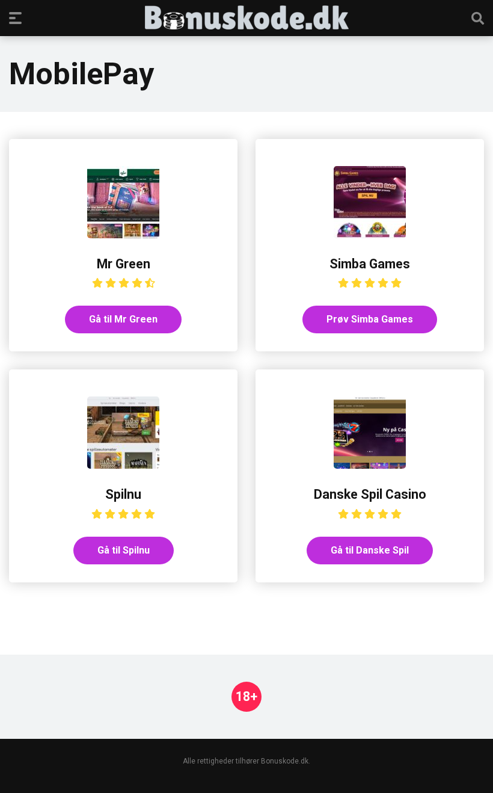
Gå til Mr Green (123, 319)
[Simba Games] (370, 235)
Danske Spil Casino (370, 494)
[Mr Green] (123, 235)
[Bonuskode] (247, 17)
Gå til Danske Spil (370, 550)
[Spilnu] (123, 465)
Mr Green (123, 263)
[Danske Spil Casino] (370, 465)
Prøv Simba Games (369, 319)
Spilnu (123, 494)
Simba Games (369, 263)
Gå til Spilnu (123, 550)
